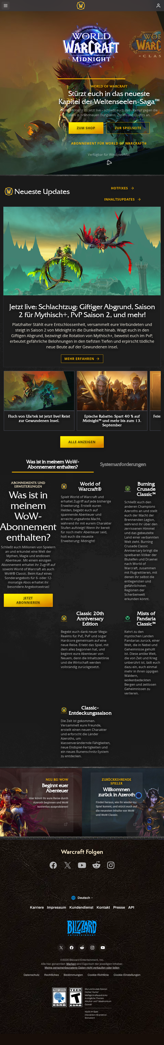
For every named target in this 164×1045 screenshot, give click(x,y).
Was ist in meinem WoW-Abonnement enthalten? (52, 464)
